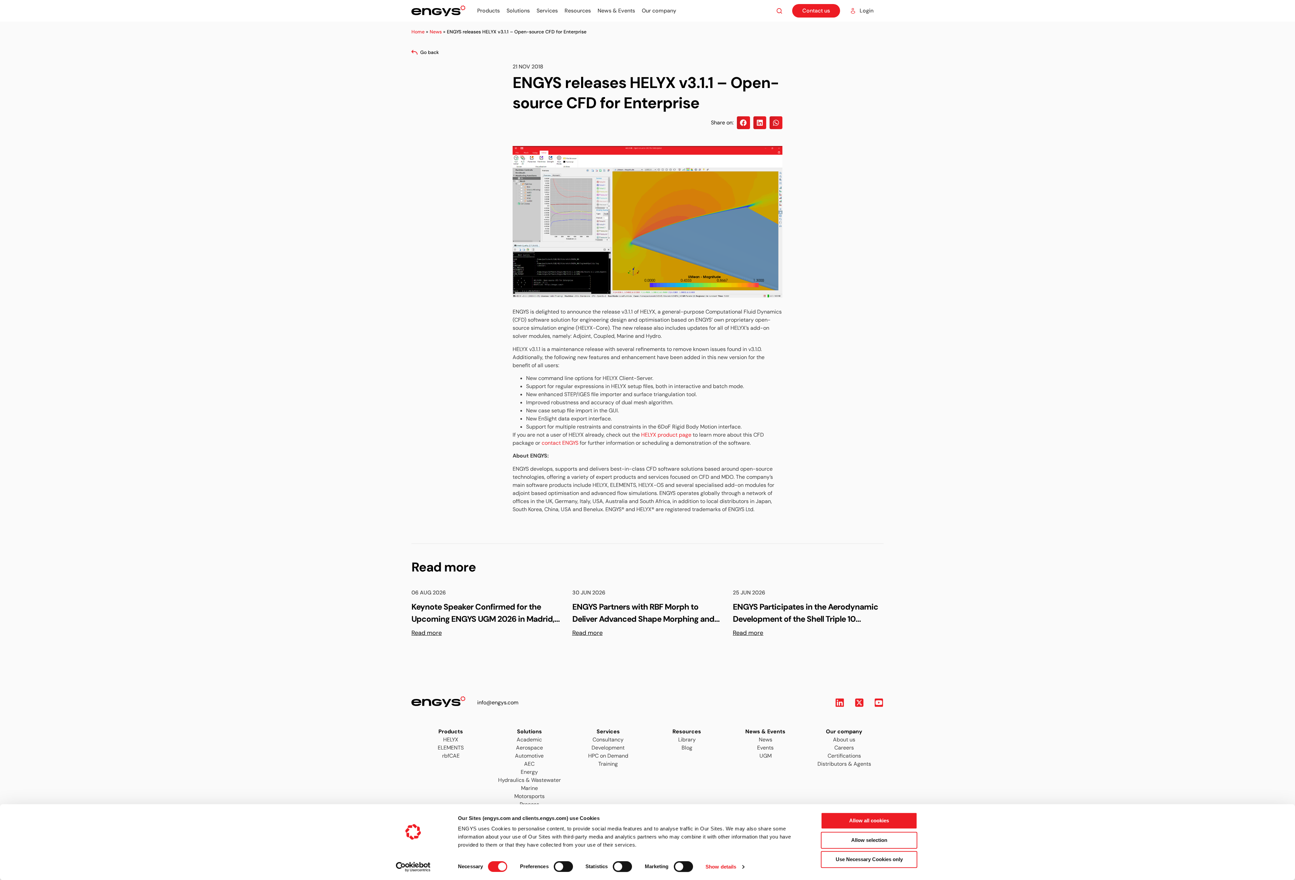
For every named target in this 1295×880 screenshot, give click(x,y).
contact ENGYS (560, 442)
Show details (721, 867)
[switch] (557, 864)
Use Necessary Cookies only (869, 859)
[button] (743, 122)
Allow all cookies (869, 820)
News (436, 32)
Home (418, 32)
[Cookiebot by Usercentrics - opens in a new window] (413, 867)
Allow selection (869, 840)
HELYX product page (666, 434)
